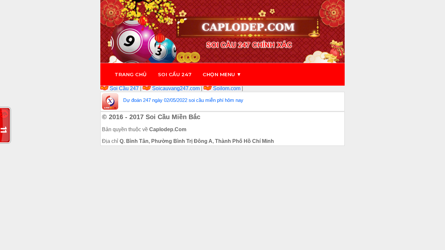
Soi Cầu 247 (124, 88)
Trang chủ (131, 74)
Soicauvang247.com (176, 88)
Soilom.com (227, 88)
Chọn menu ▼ (222, 74)
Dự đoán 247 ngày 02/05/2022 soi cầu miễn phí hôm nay (183, 100)
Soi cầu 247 (175, 74)
